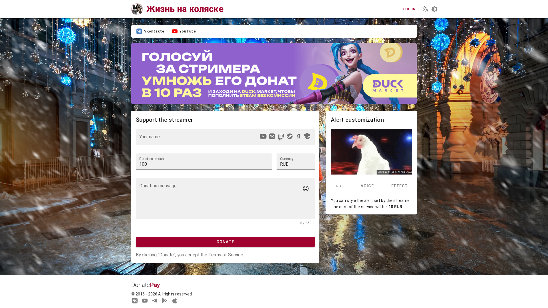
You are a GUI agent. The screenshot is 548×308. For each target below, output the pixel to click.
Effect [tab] (399, 186)
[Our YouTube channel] (144, 300)
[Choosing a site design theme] (434, 9)
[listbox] (284, 137)
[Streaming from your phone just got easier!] (164, 300)
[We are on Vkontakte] (134, 300)
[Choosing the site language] (425, 9)
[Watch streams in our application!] (174, 300)
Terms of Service (225, 255)
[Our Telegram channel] (154, 300)
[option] (263, 136)
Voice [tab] (367, 186)
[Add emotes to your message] (305, 188)
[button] (296, 161)
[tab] (339, 186)
